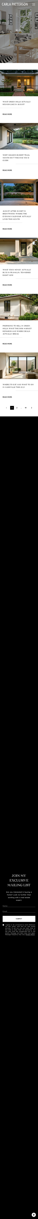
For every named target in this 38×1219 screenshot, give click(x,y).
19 (26, 408)
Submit (19, 919)
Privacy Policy (30, 934)
